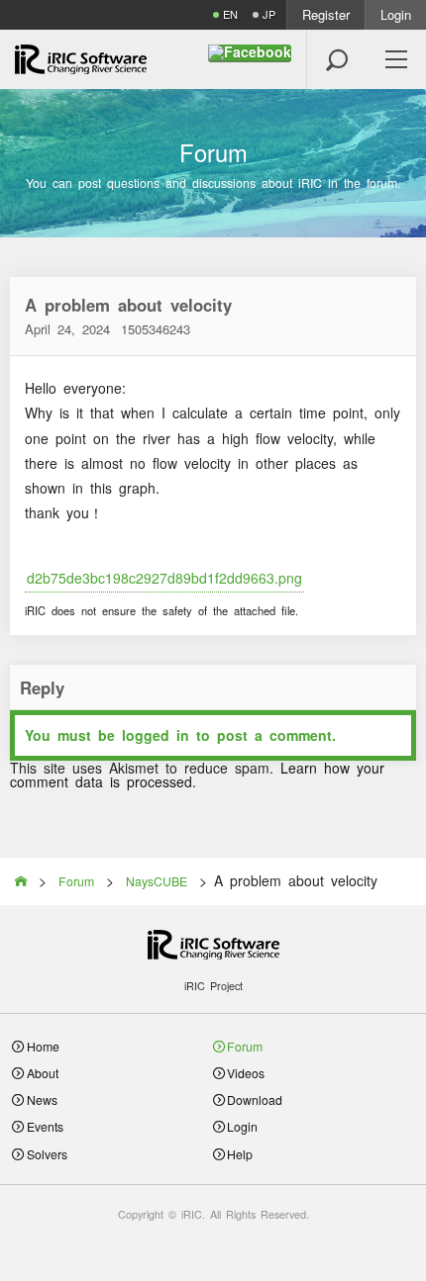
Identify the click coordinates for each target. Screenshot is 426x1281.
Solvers (47, 1153)
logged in (155, 735)
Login (395, 14)
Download (254, 1099)
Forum (245, 1046)
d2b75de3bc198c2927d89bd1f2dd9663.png (164, 578)
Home (43, 1046)
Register (326, 14)
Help (240, 1153)
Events (45, 1126)
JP (269, 14)
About (42, 1072)
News (42, 1099)
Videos (246, 1072)
